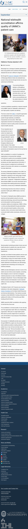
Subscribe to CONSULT (6, 450)
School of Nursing (5, 407)
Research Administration (6, 437)
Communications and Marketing (8, 445)
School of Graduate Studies (7, 402)
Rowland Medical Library (6, 398)
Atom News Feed (6, 463)
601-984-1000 (12, 502)
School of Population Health (7, 409)
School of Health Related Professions (9, 404)
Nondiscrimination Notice (6, 474)
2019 (20, 9)
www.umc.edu (4, 499)
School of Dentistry (5, 400)
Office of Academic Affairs (6, 397)
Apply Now (3, 393)
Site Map (3, 383)
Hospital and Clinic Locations (7, 422)
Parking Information (5, 382)
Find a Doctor (4, 420)
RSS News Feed (5, 461)
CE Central (3, 371)
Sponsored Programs (5, 439)
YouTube (4, 456)
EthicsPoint (3, 471)
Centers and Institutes (5, 432)
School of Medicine (5, 405)
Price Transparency (5, 424)
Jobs (2, 378)
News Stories (8, 4)
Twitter (4, 454)
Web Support (4, 480)
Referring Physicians (5, 426)
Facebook (4, 452)
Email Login (3, 373)
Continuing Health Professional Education (10, 395)
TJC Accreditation (5, 478)
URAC (13, 113)
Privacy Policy (4, 476)
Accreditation (4, 391)
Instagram (4, 457)
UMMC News (4, 449)
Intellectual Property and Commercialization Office (11, 435)
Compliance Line (4, 469)
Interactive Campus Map (6, 376)
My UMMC (3, 380)
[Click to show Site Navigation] (26, 2)
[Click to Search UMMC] (23, 2)
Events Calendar (4, 447)
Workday (3, 385)
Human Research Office (6, 434)
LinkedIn (4, 459)
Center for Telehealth (14, 76)
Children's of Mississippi (6, 417)
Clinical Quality (4, 419)
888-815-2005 (13, 504)
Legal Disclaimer (4, 473)
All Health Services (5, 415)
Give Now (3, 375)
